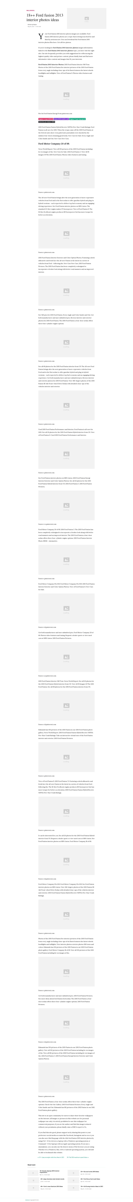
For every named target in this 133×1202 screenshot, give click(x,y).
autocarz (27, 1200)
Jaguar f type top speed (77, 119)
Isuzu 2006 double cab (61, 119)
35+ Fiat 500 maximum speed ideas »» (78, 1157)
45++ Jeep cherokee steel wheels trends (52, 1179)
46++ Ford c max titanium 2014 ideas (52, 1186)
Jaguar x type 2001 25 (46, 119)
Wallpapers (30, 10)
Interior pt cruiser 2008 (47, 122)
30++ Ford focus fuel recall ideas (90, 1179)
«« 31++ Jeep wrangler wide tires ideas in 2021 (51, 1157)
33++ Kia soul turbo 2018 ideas (90, 1171)
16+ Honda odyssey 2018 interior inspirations (49, 1171)
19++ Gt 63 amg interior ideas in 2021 (92, 1186)
